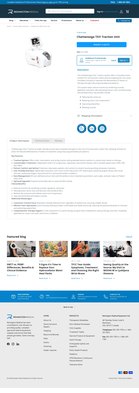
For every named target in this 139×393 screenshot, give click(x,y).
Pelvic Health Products (78, 350)
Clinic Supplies (75, 328)
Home (9, 26)
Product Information (19, 140)
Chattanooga (81, 32)
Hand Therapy (75, 340)
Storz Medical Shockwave (79, 324)
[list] (38, 54)
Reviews (58, 140)
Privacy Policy (113, 378)
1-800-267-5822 (123, 2)
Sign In (100, 11)
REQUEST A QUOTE (101, 44)
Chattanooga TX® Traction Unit (40, 26)
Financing (47, 346)
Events (46, 342)
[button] (127, 11)
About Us (47, 320)
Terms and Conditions (125, 378)
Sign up (123, 60)
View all (129, 236)
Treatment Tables (76, 332)
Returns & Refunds (51, 334)
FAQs (113, 2)
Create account (111, 11)
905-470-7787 (111, 337)
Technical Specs (42, 140)
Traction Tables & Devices (21, 26)
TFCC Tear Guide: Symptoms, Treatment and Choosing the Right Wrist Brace (85, 269)
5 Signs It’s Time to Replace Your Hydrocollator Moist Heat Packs (50, 269)
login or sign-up (48, 2)
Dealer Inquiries (50, 350)
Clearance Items (75, 364)
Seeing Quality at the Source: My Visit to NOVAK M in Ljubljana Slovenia (116, 269)
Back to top (68, 307)
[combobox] (70, 11)
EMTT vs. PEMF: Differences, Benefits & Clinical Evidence (20, 267)
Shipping (47, 330)
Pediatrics (73, 354)
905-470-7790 (118, 330)
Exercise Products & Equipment (82, 336)
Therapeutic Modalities (78, 320)
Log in (113, 60)
